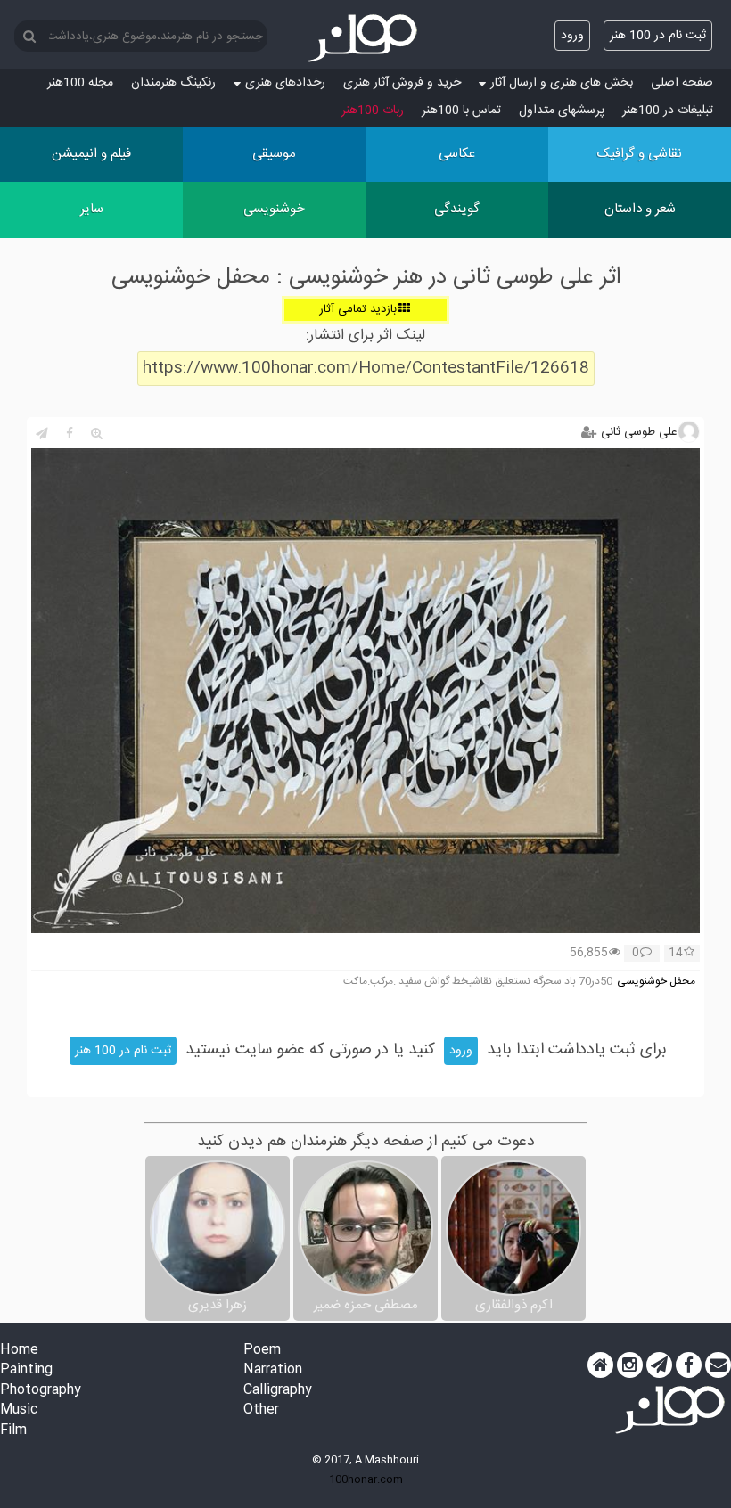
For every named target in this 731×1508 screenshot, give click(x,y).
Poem (262, 1350)
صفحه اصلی (682, 83)
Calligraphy (277, 1391)
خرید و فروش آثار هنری (402, 83)
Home (19, 1350)
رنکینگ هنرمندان (173, 83)
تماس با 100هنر (461, 110)
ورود (572, 35)
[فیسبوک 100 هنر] (689, 1365)
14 (676, 954)
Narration (272, 1370)
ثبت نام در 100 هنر (658, 35)
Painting (26, 1370)
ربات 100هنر (372, 110)
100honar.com (366, 1479)
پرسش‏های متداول (561, 110)
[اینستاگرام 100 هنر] (630, 1365)
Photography (40, 1391)
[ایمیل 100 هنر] (718, 1365)
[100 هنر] (365, 38)
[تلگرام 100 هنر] (659, 1365)
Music (18, 1410)
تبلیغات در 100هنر (667, 110)
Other (261, 1410)
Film (13, 1431)
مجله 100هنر (80, 83)
